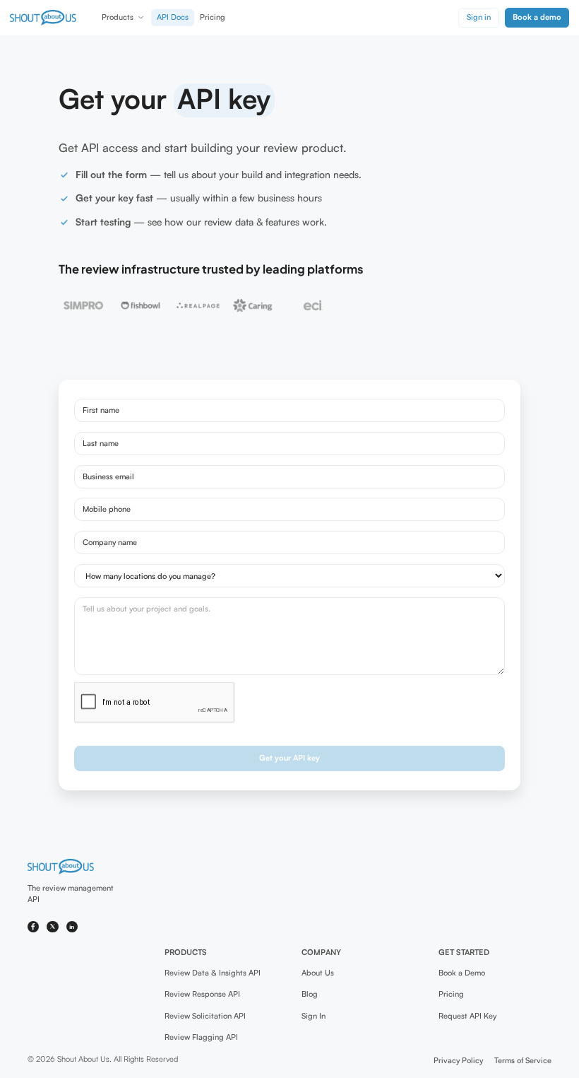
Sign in (479, 17)
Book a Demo (461, 973)
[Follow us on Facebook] (34, 927)
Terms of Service (522, 1060)
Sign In (314, 1016)
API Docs (173, 17)
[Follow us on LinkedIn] (72, 927)
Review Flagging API (201, 1037)
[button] (123, 17)
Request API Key (467, 1016)
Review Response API (202, 994)
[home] (43, 17)
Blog (310, 994)
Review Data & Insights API (213, 973)
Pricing (212, 17)
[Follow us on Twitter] (53, 927)
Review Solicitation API (205, 1016)
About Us (318, 973)
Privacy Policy (458, 1060)
